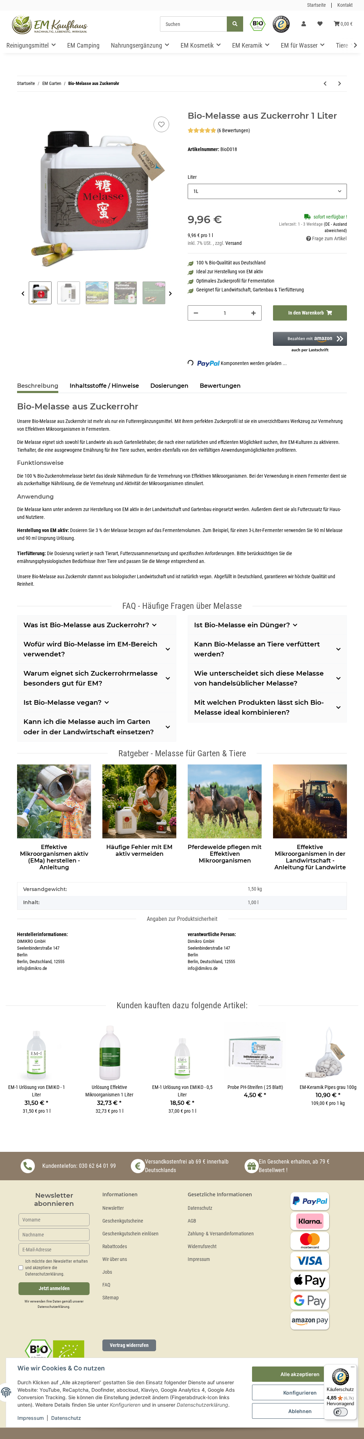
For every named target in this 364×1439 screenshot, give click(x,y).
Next (170, 293)
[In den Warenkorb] (22, 107)
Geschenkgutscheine (122, 1221)
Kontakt (345, 5)
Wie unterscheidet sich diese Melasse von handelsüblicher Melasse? (259, 678)
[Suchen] (235, 24)
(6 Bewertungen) (233, 131)
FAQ (106, 1285)
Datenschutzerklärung (53, 1307)
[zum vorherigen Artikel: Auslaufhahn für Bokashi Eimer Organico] (325, 83)
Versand (233, 243)
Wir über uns (114, 1259)
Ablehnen (300, 1411)
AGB (192, 1221)
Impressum (199, 1259)
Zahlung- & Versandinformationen (221, 1234)
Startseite (316, 5)
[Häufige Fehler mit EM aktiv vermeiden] (139, 800)
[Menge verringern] (196, 313)
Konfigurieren (300, 1393)
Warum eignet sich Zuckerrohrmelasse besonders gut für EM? (90, 678)
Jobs (107, 1272)
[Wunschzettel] (320, 24)
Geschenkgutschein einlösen (130, 1234)
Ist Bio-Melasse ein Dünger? (242, 625)
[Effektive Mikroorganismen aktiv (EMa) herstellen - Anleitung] (54, 800)
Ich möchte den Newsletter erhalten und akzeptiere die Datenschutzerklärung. (56, 1268)
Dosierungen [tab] (169, 385)
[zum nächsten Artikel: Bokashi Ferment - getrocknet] (339, 83)
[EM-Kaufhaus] (49, 24)
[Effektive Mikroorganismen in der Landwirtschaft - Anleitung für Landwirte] (310, 800)
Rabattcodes (114, 1247)
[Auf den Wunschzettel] (161, 124)
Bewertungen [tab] (220, 385)
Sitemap (110, 1298)
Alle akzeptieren (300, 1374)
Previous (23, 293)
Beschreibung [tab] (37, 385)
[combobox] (267, 191)
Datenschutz (200, 1208)
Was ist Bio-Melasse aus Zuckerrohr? (86, 625)
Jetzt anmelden (54, 1288)
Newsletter (113, 1208)
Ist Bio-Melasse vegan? (62, 702)
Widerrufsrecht (202, 1247)
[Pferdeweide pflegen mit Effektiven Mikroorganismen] (225, 800)
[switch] (340, 1412)
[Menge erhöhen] (253, 313)
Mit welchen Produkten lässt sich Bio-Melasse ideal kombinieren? (259, 707)
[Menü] (352, 1368)
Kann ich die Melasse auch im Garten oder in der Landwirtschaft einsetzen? (88, 727)
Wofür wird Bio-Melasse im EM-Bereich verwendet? (90, 649)
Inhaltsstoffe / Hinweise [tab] (104, 385)
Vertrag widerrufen (129, 1345)
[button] (304, 24)
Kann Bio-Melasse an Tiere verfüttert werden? (257, 649)
